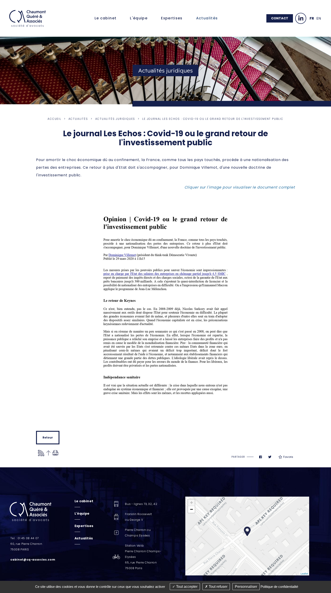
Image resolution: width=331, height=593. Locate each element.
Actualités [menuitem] (207, 18)
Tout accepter (186, 586)
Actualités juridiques (115, 119)
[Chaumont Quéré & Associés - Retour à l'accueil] (27, 18)
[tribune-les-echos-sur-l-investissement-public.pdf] (165, 311)
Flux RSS (41, 453)
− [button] (191, 509)
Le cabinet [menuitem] (106, 18)
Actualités (78, 119)
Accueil (54, 119)
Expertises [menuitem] (172, 18)
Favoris (288, 457)
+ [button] (191, 502)
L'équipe (82, 513)
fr (312, 18)
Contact (279, 18)
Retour (48, 437)
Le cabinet (84, 501)
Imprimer (55, 453)
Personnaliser (246, 586)
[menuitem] (84, 501)
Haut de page (48, 453)
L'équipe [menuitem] (138, 18)
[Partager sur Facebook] (260, 456)
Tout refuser (217, 586)
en (318, 18)
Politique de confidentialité (279, 586)
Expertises (84, 526)
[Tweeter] (269, 456)
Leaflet (304, 573)
